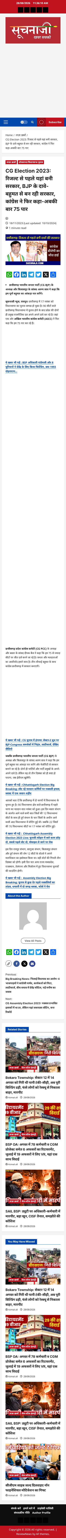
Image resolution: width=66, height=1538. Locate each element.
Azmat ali (13, 1097)
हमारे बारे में (29, 1508)
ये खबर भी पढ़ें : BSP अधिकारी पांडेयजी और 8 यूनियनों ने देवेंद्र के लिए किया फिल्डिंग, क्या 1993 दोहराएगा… (31, 367)
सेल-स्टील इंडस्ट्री (29, 1067)
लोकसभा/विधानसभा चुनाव (31, 162)
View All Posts (33, 940)
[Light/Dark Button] (24, 122)
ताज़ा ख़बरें (11, 162)
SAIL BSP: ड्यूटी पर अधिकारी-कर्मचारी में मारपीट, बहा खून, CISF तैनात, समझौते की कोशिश (33, 1216)
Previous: (33, 983)
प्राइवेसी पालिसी (45, 1508)
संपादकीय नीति (22, 1512)
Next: (31, 1005)
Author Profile (41, 1512)
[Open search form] (32, 122)
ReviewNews (24, 1534)
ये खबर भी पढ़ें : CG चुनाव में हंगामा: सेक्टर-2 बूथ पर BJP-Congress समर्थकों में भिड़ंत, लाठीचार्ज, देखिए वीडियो (32, 744)
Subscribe (55, 121)
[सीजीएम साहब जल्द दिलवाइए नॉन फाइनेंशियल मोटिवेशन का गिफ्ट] (33, 1462)
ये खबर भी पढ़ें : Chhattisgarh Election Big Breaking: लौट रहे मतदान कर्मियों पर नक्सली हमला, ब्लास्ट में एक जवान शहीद (33, 789)
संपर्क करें (16, 1508)
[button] (6, 122)
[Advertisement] (33, 79)
